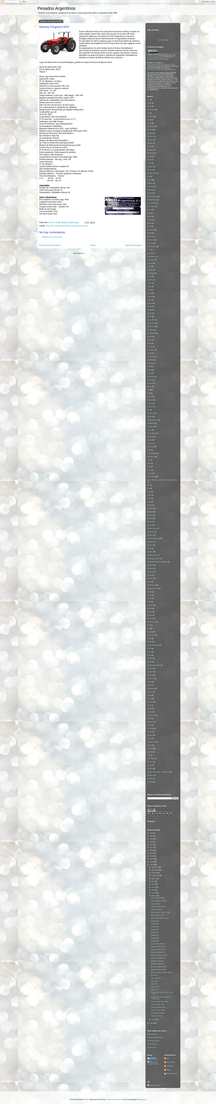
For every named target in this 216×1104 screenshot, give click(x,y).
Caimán (149, 253)
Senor (149, 698)
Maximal (150, 545)
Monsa (149, 575)
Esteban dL (170, 1066)
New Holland (151, 585)
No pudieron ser (152, 588)
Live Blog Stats (163, 40)
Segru (149, 695)
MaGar (149, 505)
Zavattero (150, 775)
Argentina (59, 226)
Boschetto (150, 240)
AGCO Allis (151, 110)
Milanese (150, 568)
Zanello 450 (155, 941)
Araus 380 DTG (156, 978)
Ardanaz (150, 183)
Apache (149, 170)
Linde (149, 502)
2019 (151, 853)
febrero (154, 896)
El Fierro (150, 346)
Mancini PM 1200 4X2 (158, 958)
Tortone (149, 735)
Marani (149, 525)
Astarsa (149, 193)
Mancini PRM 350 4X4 (158, 949)
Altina (149, 160)
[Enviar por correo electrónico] (85, 222)
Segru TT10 (155, 987)
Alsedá (149, 156)
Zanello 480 (155, 929)
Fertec (149, 386)
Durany (149, 340)
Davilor (149, 313)
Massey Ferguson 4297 (158, 969)
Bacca (149, 210)
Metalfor (150, 552)
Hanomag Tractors (153, 1041)
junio (153, 884)
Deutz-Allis (150, 320)
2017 (151, 859)
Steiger (149, 708)
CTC (148, 250)
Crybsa (149, 296)
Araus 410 (154, 975)
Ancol (149, 163)
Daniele (149, 310)
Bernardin (150, 230)
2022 (151, 844)
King (148, 485)
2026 (151, 833)
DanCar (149, 303)
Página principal (152, 1034)
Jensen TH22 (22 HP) (158, 907)
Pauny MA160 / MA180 (158, 901)
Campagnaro (151, 256)
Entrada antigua (133, 245)
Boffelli (149, 233)
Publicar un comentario (52, 237)
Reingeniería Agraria (153, 665)
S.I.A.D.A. (150, 678)
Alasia (149, 146)
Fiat (148, 390)
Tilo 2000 (150, 728)
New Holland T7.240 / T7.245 (160, 912)
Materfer (150, 542)
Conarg (149, 293)
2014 (48, 226)
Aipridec (150, 143)
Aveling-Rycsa (152, 200)
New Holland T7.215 (157, 915)
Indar (149, 466)
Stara (149, 705)
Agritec (149, 133)
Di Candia (150, 330)
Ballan (149, 216)
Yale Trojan (151, 758)
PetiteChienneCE (172, 1073)
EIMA (149, 343)
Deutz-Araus (151, 323)
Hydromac (150, 456)
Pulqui (149, 652)
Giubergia (150, 423)
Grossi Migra (151, 433)
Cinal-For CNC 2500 (157, 1004)
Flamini (149, 396)
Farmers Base (152, 1047)
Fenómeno (150, 376)
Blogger (142, 1099)
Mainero (150, 515)
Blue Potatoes (152, 1044)
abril (153, 890)
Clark (149, 290)
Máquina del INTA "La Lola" (160, 918)
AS (148, 113)
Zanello (149, 768)
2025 (151, 836)
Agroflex (150, 140)
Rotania (149, 675)
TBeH (149, 718)
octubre (154, 873)
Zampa (149, 765)
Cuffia (149, 300)
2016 (151, 862)
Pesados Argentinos (56, 8)
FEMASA (150, 360)
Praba (149, 638)
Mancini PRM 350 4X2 (158, 952)
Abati (149, 120)
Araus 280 (154, 981)
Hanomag (150, 446)
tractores (84, 226)
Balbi (149, 213)
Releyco (150, 668)
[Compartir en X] (90, 222)
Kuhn (149, 492)
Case (149, 266)
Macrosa (150, 508)
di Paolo (150, 778)
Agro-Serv (150, 136)
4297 (52, 226)
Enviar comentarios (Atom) (96, 253)
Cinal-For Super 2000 (158, 1010)
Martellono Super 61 (157, 964)
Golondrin (150, 426)
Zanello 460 (155, 932)
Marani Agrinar (152, 528)
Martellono (150, 532)
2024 (151, 839)
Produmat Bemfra (153, 645)
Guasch (149, 443)
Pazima (149, 615)
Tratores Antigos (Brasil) (155, 1037)
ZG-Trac (150, 762)
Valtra (149, 745)
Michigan (150, 565)
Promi (149, 648)
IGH (148, 460)
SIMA (149, 685)
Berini (149, 226)
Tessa (149, 725)
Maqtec (149, 522)
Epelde (149, 353)
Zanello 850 (155, 924)
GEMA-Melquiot (152, 420)
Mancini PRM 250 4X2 (158, 947)
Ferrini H (150, 383)
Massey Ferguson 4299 (158, 967)
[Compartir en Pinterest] (94, 222)
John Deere (151, 477)
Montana (150, 578)
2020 (151, 850)
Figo (148, 393)
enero (154, 1019)
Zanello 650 (155, 927)
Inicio (93, 245)
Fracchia (150, 406)
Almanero (150, 153)
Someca (150, 702)
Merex (149, 548)
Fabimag (150, 363)
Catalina (150, 270)
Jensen (149, 473)
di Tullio (149, 782)
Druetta (149, 336)
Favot (149, 373)
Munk (149, 582)
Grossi (149, 430)
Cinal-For (150, 280)
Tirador (149, 732)
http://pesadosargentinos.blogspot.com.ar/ (161, 64)
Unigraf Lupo (151, 742)
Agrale (149, 123)
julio (153, 881)
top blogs (149, 1060)
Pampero (150, 605)
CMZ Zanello (151, 246)
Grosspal (150, 436)
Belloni (149, 223)
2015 (151, 864)
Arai (148, 176)
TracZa (149, 738)
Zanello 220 (155, 938)
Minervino (150, 572)
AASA (149, 103)
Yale (148, 755)
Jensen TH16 (155, 904)
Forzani (149, 403)
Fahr (148, 366)
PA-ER (149, 598)
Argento (149, 190)
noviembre (155, 870)
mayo (154, 887)
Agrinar (149, 130)
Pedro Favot (151, 622)
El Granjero (151, 350)
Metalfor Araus (152, 555)
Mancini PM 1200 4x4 (158, 944)
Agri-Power (150, 126)
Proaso (149, 642)
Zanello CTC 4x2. (156, 1016)
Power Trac (151, 635)
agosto (154, 878)
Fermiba (150, 380)
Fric (148, 410)
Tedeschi (150, 722)
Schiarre (150, 692)
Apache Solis (151, 173)
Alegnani (150, 150)
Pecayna (150, 618)
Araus (149, 180)
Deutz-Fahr (151, 326)
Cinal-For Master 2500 (158, 1007)
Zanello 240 (155, 935)
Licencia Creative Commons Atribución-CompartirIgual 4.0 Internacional (160, 58)
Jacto (149, 470)
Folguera (150, 400)
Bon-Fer (150, 236)
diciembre (155, 867)
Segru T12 (154, 989)
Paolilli (149, 608)
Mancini (149, 518)
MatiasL (169, 1070)
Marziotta (150, 535)
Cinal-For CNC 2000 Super (159, 1001)
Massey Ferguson (72, 226)
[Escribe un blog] (88, 222)
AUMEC (150, 116)
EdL (167, 1058)
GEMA (149, 416)
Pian (148, 625)
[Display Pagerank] (154, 1085)
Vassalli (149, 748)
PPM (149, 602)
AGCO (149, 106)
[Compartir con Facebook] (92, 222)
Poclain (149, 632)
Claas (149, 286)
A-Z (148, 100)
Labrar (149, 495)
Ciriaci (149, 283)
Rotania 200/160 (156, 909)
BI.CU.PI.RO (151, 203)
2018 (151, 856)
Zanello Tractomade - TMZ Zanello (158, 772)
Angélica (150, 166)
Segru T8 (154, 984)
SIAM (149, 682)
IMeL (149, 463)
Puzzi (149, 655)
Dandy (149, 306)
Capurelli (150, 263)
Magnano (150, 512)
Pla (148, 628)
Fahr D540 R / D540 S (158, 1013)
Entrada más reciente (50, 245)
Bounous (150, 243)
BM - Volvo (151, 206)
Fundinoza (150, 413)
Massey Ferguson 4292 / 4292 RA (162, 972)
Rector (149, 662)
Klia (148, 488)
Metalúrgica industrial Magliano (157, 562)
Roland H (150, 672)
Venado (149, 752)
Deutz (149, 316)
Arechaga (150, 186)
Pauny (149, 612)
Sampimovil (151, 688)
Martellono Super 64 (157, 961)
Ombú (149, 595)
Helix (149, 450)
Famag (149, 370)
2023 (151, 842)
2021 (151, 847)
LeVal (149, 498)
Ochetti (149, 592)
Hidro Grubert (151, 453)
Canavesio (150, 260)
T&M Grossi (151, 715)
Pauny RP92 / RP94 (157, 898)
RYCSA (149, 658)
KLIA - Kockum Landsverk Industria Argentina (162, 480)
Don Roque (151, 333)
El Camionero (170, 1062)
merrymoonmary (113, 1099)
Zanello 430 (155, 921)
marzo (154, 893)
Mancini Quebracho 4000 (159, 955)
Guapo (149, 440)
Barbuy (149, 220)
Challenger (150, 273)
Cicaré (149, 276)
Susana (149, 712)
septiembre (155, 875)
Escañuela (150, 356)
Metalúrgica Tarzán (153, 558)
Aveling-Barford (152, 196)
